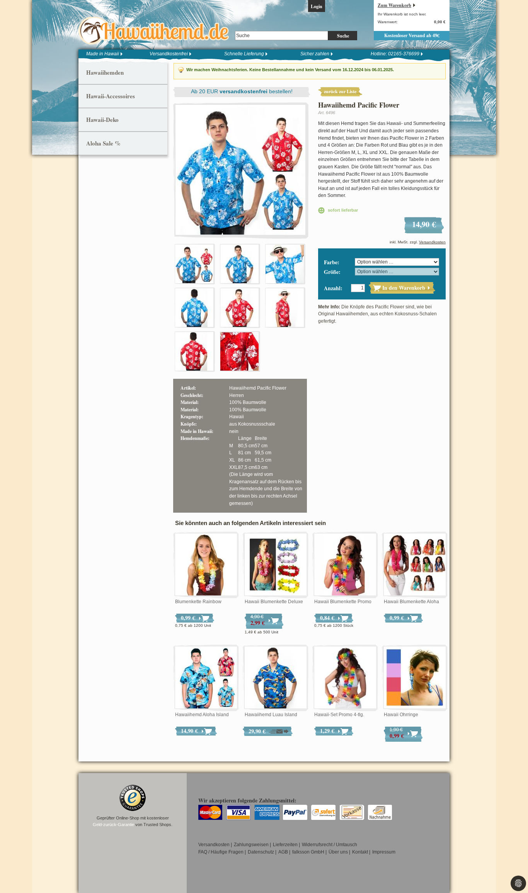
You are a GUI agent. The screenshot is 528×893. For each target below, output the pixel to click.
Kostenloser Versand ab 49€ (411, 35)
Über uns (338, 852)
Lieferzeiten (285, 844)
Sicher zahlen (314, 53)
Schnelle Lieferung (244, 53)
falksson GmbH (308, 852)
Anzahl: (333, 288)
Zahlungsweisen (251, 844)
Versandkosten (432, 242)
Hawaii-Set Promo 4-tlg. (339, 714)
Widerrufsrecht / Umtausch (329, 844)
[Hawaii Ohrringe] (415, 678)
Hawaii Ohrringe (401, 714)
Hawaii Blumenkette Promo (342, 601)
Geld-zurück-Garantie (113, 824)
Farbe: (331, 262)
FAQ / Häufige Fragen (221, 852)
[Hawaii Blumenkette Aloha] (415, 565)
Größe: (332, 272)
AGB (283, 852)
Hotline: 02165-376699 (395, 53)
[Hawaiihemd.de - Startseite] (155, 30)
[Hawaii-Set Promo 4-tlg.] (345, 678)
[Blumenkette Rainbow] (206, 565)
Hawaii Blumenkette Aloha (411, 601)
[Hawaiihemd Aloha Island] (206, 678)
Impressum (383, 852)
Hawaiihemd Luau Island (271, 714)
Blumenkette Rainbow (198, 601)
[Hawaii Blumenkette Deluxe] (275, 565)
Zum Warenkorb (394, 5)
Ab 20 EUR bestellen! (242, 91)
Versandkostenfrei (169, 53)
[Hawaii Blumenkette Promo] (345, 565)
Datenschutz (261, 852)
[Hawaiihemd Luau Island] (275, 678)
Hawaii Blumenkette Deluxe (274, 601)
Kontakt (360, 852)
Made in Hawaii (102, 53)
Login (316, 6)
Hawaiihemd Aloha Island (202, 714)
